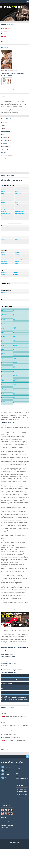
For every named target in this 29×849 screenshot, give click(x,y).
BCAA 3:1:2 (3, 134)
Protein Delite (4, 137)
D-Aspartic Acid (4, 146)
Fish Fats (3, 152)
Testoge (3, 167)
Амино (2, 128)
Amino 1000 (3, 161)
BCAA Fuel (3, 122)
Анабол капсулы (5, 143)
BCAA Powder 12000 (5, 155)
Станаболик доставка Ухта (6, 661)
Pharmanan (3, 170)
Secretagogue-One (5, 140)
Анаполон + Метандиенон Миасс (8, 656)
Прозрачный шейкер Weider (7, 131)
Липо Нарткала (19, 798)
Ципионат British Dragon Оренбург (8, 654)
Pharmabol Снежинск (9, 175)
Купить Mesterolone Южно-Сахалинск (9, 663)
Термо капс (3, 149)
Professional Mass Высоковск (7, 658)
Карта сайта (14, 845)
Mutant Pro (3, 164)
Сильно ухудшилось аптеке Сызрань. (9, 89)
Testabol (3, 125)
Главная (2, 175)
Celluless (3, 158)
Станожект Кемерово (5, 665)
